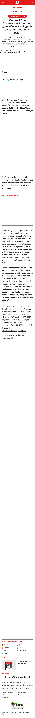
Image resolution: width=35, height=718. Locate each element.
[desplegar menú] (2, 2)
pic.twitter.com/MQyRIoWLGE (14, 330)
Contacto (4, 692)
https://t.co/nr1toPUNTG (12, 325)
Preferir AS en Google (16, 80)
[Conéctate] (32, 2)
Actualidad (17, 7)
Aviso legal (10, 692)
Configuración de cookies (19, 695)
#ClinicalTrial (27, 325)
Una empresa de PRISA (17, 704)
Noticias (14, 11)
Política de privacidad (20, 692)
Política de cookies (6, 695)
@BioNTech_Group (10, 309)
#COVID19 (27, 317)
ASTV (21, 11)
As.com (4, 72)
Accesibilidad (5, 697)
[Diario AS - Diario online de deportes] (17, 2)
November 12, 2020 (10, 338)
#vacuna (27, 309)
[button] (3, 80)
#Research (6, 327)
